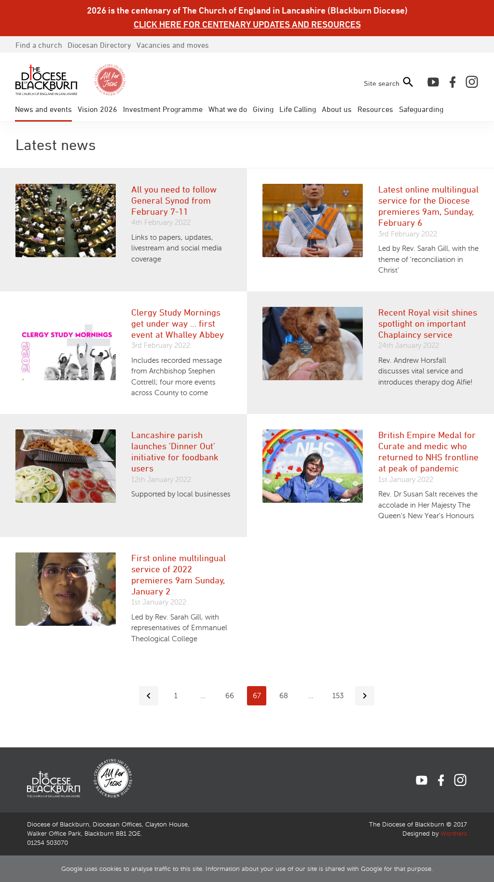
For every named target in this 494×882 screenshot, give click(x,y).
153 (337, 696)
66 (229, 696)
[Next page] (364, 695)
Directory (99, 45)
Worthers (453, 833)
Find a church (38, 45)
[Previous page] (148, 695)
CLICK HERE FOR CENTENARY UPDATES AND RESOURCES (247, 24)
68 (283, 696)
